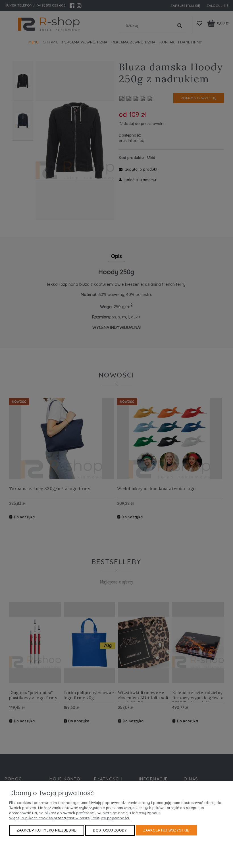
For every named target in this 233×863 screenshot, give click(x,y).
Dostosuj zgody (110, 830)
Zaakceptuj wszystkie (166, 830)
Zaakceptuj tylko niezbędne (46, 830)
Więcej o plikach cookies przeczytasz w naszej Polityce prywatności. (69, 818)
